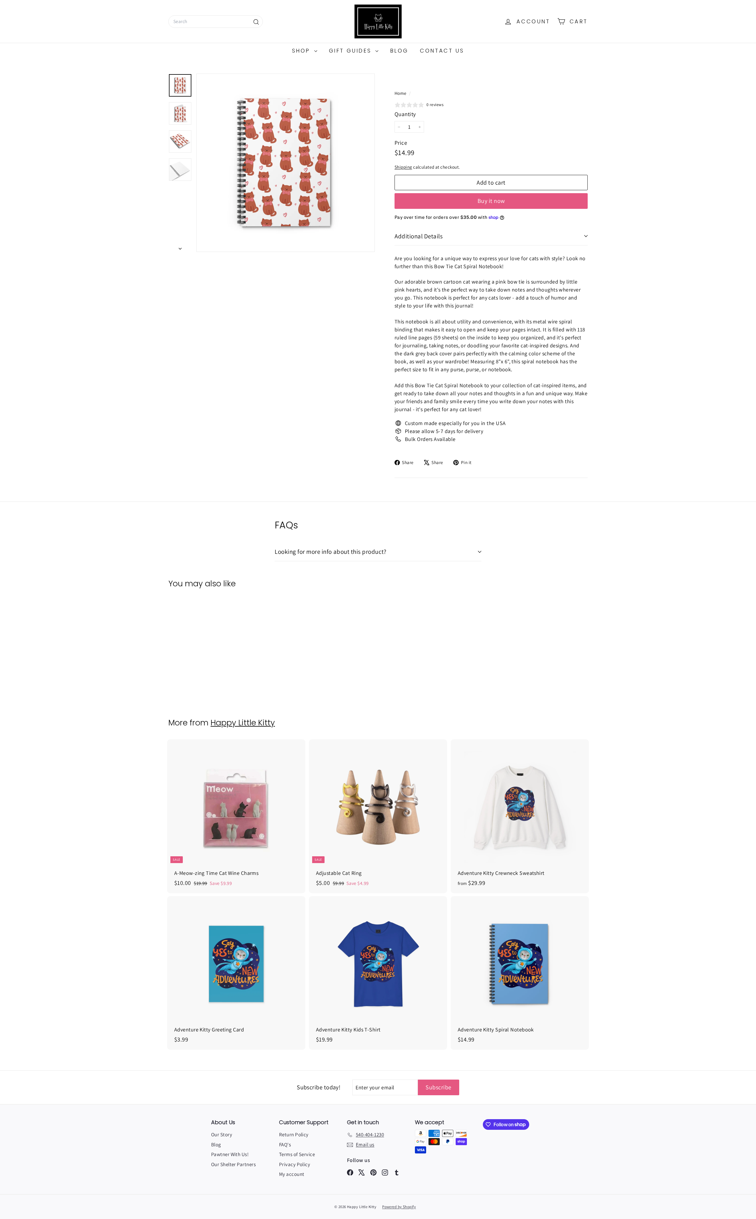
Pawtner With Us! (230, 1154)
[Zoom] (285, 163)
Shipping (403, 167)
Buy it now (491, 201)
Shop (302, 50)
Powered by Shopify (399, 1206)
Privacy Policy (294, 1164)
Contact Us (442, 50)
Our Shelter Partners (233, 1164)
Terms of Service (297, 1154)
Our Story (221, 1134)
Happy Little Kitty (243, 722)
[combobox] (215, 21)
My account (291, 1174)
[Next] (180, 246)
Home (401, 93)
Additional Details (419, 236)
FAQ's (285, 1144)
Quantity (405, 114)
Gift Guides (351, 50)
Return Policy (294, 1134)
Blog (399, 50)
